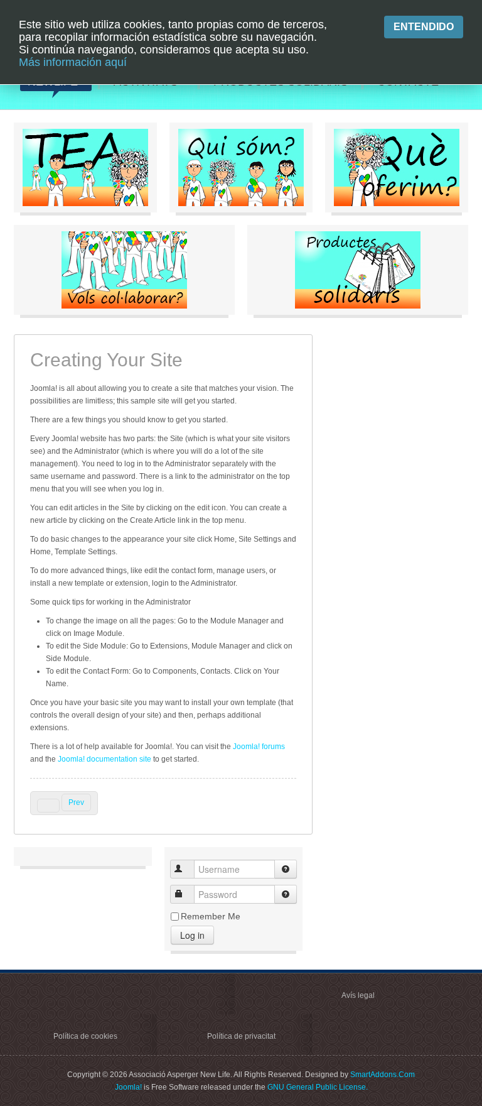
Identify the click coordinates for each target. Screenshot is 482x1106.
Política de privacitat (241, 1036)
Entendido (424, 26)
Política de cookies (85, 1036)
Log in (192, 935)
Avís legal (358, 995)
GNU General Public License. (317, 1087)
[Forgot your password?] (285, 894)
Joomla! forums (259, 746)
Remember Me (210, 916)
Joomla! (128, 1087)
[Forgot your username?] (285, 869)
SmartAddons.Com (382, 1074)
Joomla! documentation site (103, 759)
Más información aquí (73, 62)
